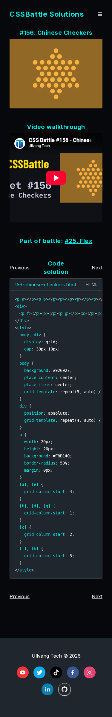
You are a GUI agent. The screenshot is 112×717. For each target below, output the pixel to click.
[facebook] (73, 672)
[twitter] (39, 672)
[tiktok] (56, 672)
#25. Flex (79, 240)
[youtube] (23, 672)
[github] (64, 689)
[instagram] (90, 672)
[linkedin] (47, 689)
